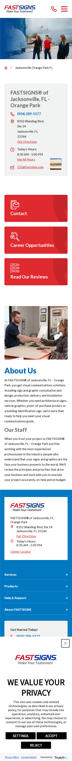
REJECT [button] (36, 745)
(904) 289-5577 (29, 114)
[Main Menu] (64, 9)
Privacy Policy (12, 757)
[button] (65, 643)
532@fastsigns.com (30, 167)
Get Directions (27, 141)
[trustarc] (60, 757)
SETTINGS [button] (20, 735)
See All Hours (26, 159)
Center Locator (20, 551)
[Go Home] (5, 67)
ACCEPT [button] (51, 735)
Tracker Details (28, 757)
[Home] (20, 8)
